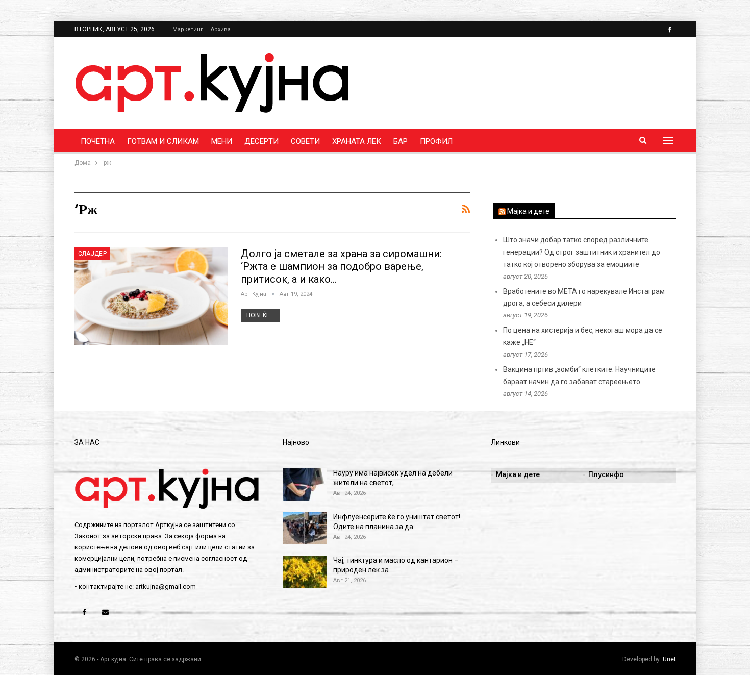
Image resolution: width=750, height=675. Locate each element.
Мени (221, 141)
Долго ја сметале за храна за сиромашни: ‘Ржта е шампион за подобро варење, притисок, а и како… (341, 266)
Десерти (261, 141)
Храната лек (356, 141)
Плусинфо (606, 474)
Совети (305, 141)
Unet (669, 659)
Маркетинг (187, 29)
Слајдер (92, 253)
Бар (400, 141)
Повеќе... (260, 315)
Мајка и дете (528, 211)
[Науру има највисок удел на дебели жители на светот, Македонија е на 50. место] (305, 484)
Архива (221, 29)
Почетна (98, 141)
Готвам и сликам (163, 141)
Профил (436, 141)
